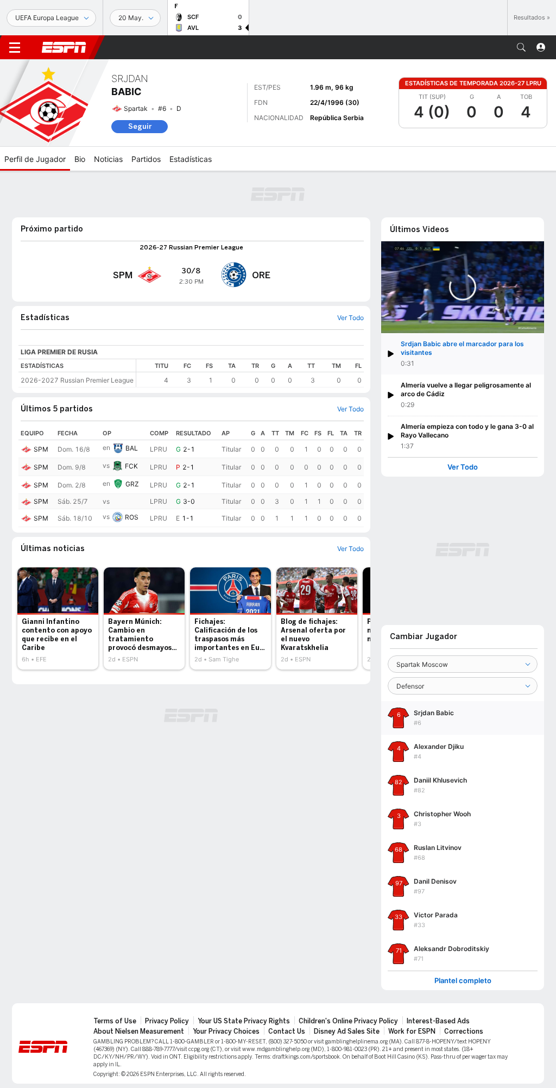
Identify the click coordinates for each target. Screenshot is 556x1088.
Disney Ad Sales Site (347, 1031)
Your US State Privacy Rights (244, 1021)
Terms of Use (114, 1021)
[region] (250, 373)
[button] (521, 47)
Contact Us (286, 1031)
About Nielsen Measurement (138, 1031)
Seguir (139, 126)
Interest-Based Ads (438, 1021)
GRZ (132, 484)
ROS (131, 517)
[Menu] (14, 47)
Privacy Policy (167, 1021)
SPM (41, 449)
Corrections (463, 1031)
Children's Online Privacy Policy (348, 1021)
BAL (131, 448)
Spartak (136, 108)
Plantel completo (462, 981)
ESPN (64, 47)
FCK (131, 466)
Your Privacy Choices (226, 1031)
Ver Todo (462, 467)
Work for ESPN (411, 1031)
